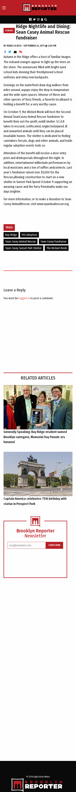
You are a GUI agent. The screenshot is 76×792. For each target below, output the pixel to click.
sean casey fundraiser (53, 241)
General (9, 30)
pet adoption (29, 234)
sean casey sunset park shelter (23, 248)
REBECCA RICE (14, 45)
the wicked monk (56, 248)
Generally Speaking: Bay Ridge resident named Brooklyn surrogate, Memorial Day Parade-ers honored (35, 437)
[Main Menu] (4, 7)
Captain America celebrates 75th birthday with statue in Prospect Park (35, 501)
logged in (24, 298)
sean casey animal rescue (20, 241)
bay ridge (11, 234)
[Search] (46, 19)
